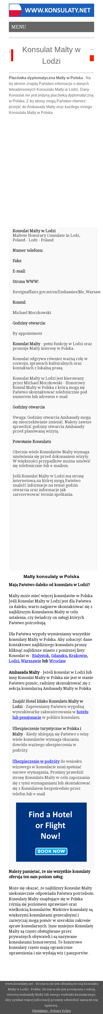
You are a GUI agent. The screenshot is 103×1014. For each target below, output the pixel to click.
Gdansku (59, 655)
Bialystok (40, 655)
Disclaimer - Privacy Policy (51, 1011)
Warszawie (31, 661)
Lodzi (14, 661)
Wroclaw (57, 661)
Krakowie (78, 655)
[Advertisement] (51, 169)
